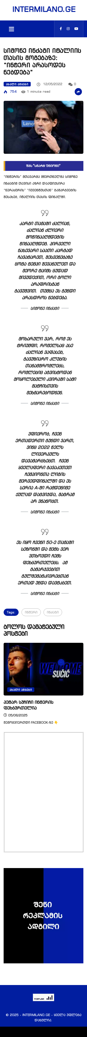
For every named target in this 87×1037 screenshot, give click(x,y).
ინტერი (31, 612)
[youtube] (76, 29)
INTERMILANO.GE (43, 9)
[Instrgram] (68, 29)
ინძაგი (53, 612)
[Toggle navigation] (11, 29)
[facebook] (61, 29)
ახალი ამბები (17, 84)
